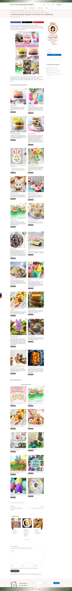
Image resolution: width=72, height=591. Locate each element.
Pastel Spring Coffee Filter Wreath (34, 494)
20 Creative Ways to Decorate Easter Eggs (35, 471)
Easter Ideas (37, 12)
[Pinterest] (17, 1)
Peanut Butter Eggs (31, 308)
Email (23, 565)
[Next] (41, 528)
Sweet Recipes (47, 12)
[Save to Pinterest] (1, 297)
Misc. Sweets (42, 12)
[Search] (60, 59)
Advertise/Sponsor (14, 588)
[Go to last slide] (12, 528)
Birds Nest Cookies (31, 335)
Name (12, 565)
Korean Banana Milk (59, 1)
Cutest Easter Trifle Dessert (15, 133)
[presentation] (16, 523)
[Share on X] (1, 295)
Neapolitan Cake (13, 105)
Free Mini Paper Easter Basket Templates (16, 508)
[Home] (10, 10)
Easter (22, 502)
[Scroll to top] (70, 587)
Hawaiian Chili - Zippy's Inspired (54, 70)
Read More (31, 144)
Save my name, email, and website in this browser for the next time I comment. (24, 568)
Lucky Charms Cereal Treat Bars (37, 507)
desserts (18, 502)
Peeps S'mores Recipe (31, 133)
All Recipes (53, 4)
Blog (44, 4)
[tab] (25, 539)
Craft (48, 4)
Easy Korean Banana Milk (53, 72)
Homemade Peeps (31, 105)
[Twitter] (13, 1)
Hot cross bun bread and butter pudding (35, 366)
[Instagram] (15, 1)
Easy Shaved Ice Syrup (52, 67)
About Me (8, 588)
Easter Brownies (13, 248)
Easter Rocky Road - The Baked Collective (17, 366)
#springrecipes (13, 502)
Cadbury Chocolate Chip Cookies (16, 278)
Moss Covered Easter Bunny (33, 448)
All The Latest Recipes (20, 12)
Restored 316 (68, 589)
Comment (13, 550)
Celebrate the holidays (31, 12)
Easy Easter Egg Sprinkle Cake (33, 164)
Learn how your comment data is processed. (33, 574)
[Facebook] (11, 1)
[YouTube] (19, 1)
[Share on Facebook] (1, 294)
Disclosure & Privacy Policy (12, 589)
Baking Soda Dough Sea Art (53, 69)
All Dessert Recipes (13, 12)
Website (35, 565)
